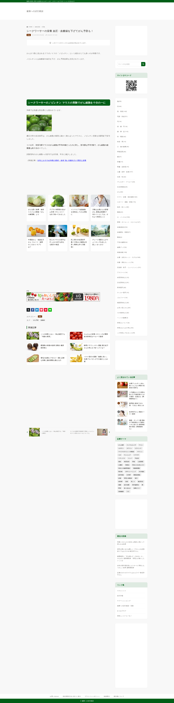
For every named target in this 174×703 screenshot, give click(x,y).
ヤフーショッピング (124, 601)
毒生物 (120, 471)
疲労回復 (121, 475)
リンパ (130, 458)
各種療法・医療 (124, 232)
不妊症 (137, 458)
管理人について (123, 323)
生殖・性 (121, 177)
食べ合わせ (127, 488)
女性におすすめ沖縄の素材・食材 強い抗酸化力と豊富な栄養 (61, 160)
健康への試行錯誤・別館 (125, 606)
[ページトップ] (169, 698)
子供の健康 (122, 242)
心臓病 (120, 465)
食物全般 (37, 27)
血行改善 (126, 485)
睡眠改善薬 (137, 475)
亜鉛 (119, 461)
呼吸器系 (121, 152)
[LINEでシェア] (50, 310)
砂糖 (119, 478)
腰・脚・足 (122, 131)
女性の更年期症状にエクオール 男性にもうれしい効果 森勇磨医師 (130, 566)
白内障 (129, 475)
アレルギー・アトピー (126, 182)
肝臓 (120, 162)
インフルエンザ (131, 445)
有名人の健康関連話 (124, 468)
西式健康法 (135, 485)
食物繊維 (121, 491)
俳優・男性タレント (125, 262)
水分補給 (141, 471)
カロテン (121, 448)
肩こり (133, 481)
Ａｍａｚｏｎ (121, 591)
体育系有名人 (123, 277)
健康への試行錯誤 (35, 11)
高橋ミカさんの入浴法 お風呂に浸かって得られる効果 (130, 543)
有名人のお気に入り (138, 465)
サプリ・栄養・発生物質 (127, 197)
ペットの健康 (122, 318)
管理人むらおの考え (125, 328)
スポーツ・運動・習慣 (126, 202)
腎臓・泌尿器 (123, 167)
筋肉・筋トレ (123, 207)
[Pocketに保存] (41, 310)
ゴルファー (122, 297)
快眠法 (127, 465)
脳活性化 (140, 481)
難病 (119, 237)
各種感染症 (122, 227)
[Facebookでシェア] (32, 310)
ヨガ (119, 455)
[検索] (143, 64)
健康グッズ (122, 247)
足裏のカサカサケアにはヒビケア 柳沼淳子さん (130, 574)
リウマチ (136, 455)
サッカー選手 (123, 292)
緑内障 (120, 481)
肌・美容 (122, 111)
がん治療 (121, 445)
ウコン (141, 445)
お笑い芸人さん (124, 308)
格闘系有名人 (123, 303)
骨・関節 (121, 136)
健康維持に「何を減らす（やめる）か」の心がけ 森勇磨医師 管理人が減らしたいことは (130, 558)
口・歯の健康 (123, 147)
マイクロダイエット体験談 (126, 451)
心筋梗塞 (140, 461)
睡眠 (120, 212)
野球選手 (121, 287)
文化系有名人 (123, 282)
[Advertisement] (110, 10)
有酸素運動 (136, 468)
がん (120, 192)
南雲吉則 (126, 461)
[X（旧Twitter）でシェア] (28, 310)
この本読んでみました (126, 333)
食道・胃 (121, 141)
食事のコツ (137, 488)
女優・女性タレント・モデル (128, 257)
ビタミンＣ (138, 448)
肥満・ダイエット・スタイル (128, 222)
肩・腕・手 (122, 126)
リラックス (121, 458)
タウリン (129, 448)
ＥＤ (128, 491)
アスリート (122, 272)
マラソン (139, 451)
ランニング (127, 455)
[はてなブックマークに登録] (37, 310)
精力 (136, 478)
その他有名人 (123, 313)
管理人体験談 (128, 478)
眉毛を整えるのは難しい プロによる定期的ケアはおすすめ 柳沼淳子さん (130, 550)
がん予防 (35, 320)
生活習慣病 (122, 187)
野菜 (119, 488)
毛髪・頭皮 (122, 116)
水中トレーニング (130, 471)
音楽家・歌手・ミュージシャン (129, 267)
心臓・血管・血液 (125, 172)
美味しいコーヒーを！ (124, 616)
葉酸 (119, 485)
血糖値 (43, 320)
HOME (31, 27)
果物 (43, 27)
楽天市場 (120, 596)
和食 (133, 461)
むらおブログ (121, 611)
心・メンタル (123, 217)
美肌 (126, 481)
